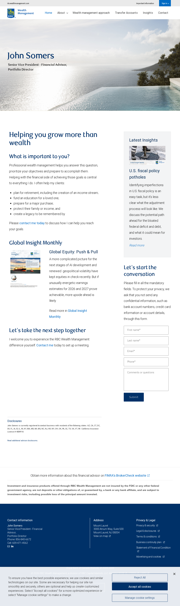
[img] (90, 65)
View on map (101, 536)
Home (48, 12)
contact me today (32, 223)
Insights (148, 12)
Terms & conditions (146, 536)
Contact (163, 12)
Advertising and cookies (149, 556)
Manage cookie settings (140, 597)
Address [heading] (99, 520)
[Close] (174, 574)
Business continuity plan (149, 542)
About (61, 12)
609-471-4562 (20, 542)
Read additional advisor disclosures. (22, 440)
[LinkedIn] (12, 546)
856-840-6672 (23, 539)
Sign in (165, 3)
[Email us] (9, 546)
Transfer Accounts (126, 12)
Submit (133, 397)
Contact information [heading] (20, 520)
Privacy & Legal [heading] (145, 520)
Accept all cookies (139, 586)
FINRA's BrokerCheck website (125, 475)
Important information (145, 3)
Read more (136, 245)
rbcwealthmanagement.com (18, 3)
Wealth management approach (91, 12)
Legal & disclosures (146, 530)
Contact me (44, 345)
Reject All (140, 577)
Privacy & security (145, 525)
